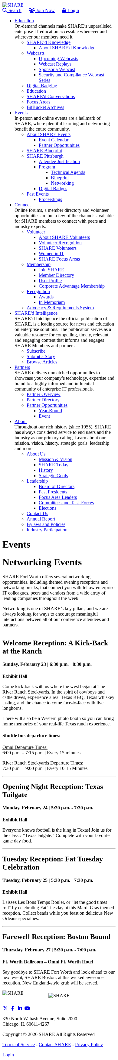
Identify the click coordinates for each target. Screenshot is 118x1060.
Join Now (45, 10)
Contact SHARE (55, 1044)
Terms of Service (18, 1044)
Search (14, 10)
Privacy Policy (89, 1044)
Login (72, 10)
